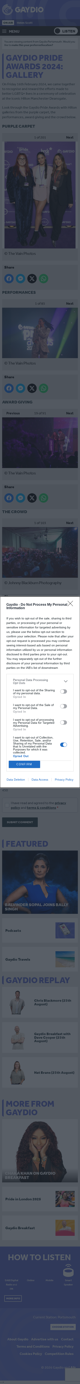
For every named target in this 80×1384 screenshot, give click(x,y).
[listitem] (40, 681)
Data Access (40, 779)
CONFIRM (24, 764)
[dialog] (40, 692)
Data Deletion (16, 779)
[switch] (63, 691)
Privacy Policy (64, 779)
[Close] (72, 605)
